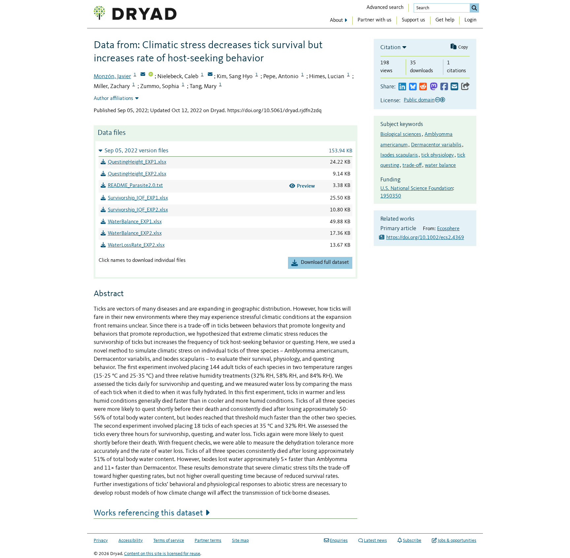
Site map (240, 540)
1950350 (390, 196)
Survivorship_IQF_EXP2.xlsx (138, 210)
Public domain (419, 100)
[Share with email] (454, 87)
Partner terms (208, 540)
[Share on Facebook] (444, 87)
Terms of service (168, 540)
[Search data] (474, 8)
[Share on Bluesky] (413, 87)
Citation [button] (390, 47)
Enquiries (339, 540)
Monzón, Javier (112, 76)
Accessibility (130, 540)
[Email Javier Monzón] (143, 75)
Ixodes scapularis (399, 155)
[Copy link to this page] (465, 86)
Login (470, 20)
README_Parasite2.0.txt (135, 185)
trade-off (412, 165)
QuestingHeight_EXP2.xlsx (137, 174)
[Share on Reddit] (423, 87)
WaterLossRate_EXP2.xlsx (136, 245)
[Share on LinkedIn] (402, 87)
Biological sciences (400, 134)
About (336, 20)
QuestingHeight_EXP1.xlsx (137, 162)
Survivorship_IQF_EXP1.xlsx (138, 198)
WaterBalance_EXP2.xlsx (135, 233)
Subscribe (412, 540)
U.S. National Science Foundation (416, 188)
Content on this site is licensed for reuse (162, 553)
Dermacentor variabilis (436, 145)
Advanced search (384, 7)
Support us (413, 20)
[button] (225, 150)
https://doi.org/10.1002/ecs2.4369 (425, 237)
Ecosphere (448, 229)
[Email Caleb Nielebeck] (210, 75)
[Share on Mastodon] (433, 87)
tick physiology (437, 155)
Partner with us (375, 20)
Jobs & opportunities (457, 540)
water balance (440, 165)
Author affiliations (113, 98)
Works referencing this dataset (148, 513)
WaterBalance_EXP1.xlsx (135, 222)
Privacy (101, 540)
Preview (306, 186)
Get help (444, 20)
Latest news (375, 540)
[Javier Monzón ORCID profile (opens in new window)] (151, 75)
